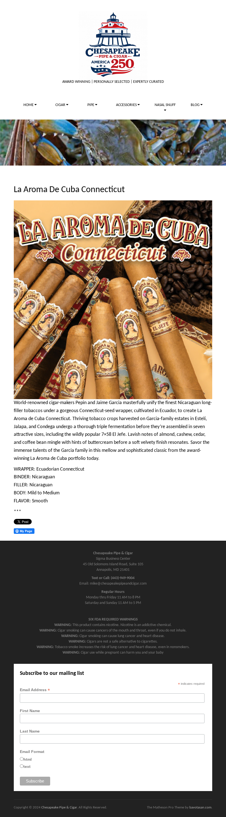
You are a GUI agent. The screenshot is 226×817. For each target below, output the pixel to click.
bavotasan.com (200, 807)
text (27, 766)
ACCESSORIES (127, 105)
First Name (30, 711)
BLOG (195, 105)
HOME (28, 105)
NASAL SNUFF (165, 105)
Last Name (30, 731)
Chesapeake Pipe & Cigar (59, 807)
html (27, 759)
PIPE (91, 105)
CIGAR (60, 105)
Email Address (35, 690)
